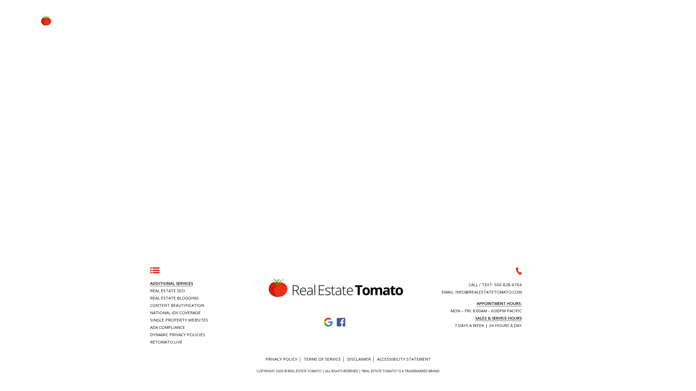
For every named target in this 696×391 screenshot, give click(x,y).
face (341, 322)
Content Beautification (177, 305)
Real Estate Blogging (174, 298)
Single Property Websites (179, 320)
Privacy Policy (281, 359)
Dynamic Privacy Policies (177, 334)
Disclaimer (359, 359)
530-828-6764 (508, 284)
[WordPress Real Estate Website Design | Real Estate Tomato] (40, 20)
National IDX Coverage (175, 312)
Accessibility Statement (404, 359)
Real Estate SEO (167, 290)
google (328, 322)
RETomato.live (166, 342)
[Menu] (656, 19)
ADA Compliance (167, 327)
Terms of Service (322, 359)
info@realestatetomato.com (488, 292)
